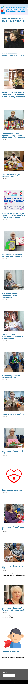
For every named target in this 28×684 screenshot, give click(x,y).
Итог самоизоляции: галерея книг (11, 175)
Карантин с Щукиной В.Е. (13, 414)
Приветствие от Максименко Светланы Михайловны (12, 336)
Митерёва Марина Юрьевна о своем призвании (10, 295)
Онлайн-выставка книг (12, 490)
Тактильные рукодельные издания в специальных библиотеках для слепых (14, 95)
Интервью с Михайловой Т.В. (13, 528)
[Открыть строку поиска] (24, 1)
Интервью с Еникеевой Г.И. (12, 567)
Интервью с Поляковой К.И (12, 452)
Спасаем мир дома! (10, 652)
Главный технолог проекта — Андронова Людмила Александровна (13, 136)
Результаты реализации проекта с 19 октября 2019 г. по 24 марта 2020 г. (13, 215)
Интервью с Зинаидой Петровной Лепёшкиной (13, 609)
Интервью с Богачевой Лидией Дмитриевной (12, 255)
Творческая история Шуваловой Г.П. (11, 376)
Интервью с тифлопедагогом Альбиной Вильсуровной (13, 54)
